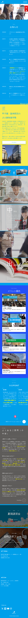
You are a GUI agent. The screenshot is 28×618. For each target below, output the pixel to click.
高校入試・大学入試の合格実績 (15, 86)
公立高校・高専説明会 (13, 38)
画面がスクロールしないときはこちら (14, 421)
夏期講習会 (21, 67)
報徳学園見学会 (19, 32)
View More (14, 142)
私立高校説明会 (22, 50)
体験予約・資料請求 (26, 9)
